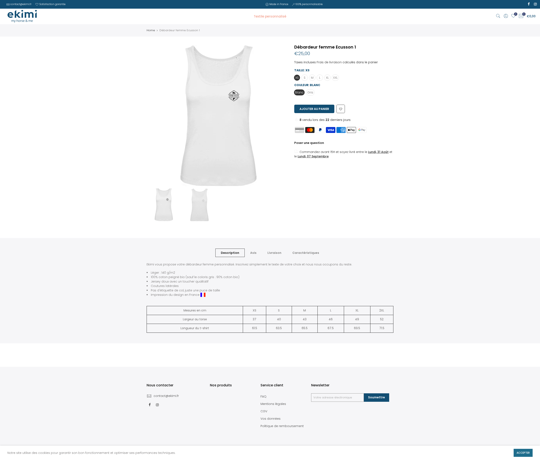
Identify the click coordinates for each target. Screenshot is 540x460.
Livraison (274, 253)
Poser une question (309, 143)
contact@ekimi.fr (20, 4)
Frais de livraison (329, 62)
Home (151, 30)
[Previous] (154, 116)
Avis (253, 253)
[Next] (281, 116)
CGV (264, 411)
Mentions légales (273, 404)
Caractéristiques (305, 253)
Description (230, 253)
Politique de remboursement (282, 426)
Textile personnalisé (270, 16)
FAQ (263, 396)
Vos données (271, 419)
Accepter (523, 453)
